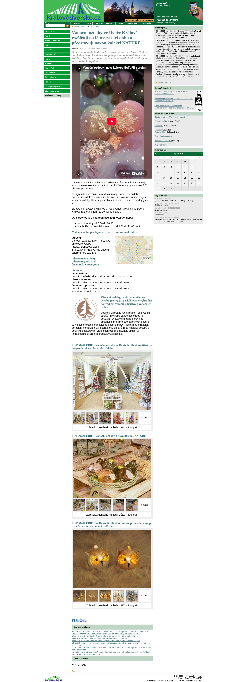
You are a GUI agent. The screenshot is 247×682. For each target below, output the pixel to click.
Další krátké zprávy (164, 82)
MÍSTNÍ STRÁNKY (104, 23)
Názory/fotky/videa (53, 86)
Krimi (47, 45)
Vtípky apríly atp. (52, 91)
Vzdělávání (50, 54)
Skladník (158, 130)
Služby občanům (52, 40)
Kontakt (159, 5)
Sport (47, 36)
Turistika (48, 63)
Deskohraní (159, 215)
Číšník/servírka (161, 121)
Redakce (75, 48)
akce (128, 20)
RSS (176, 676)
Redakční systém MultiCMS (190, 680)
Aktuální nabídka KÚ (163, 141)
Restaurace (132, 23)
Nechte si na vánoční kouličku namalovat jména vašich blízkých (100, 638)
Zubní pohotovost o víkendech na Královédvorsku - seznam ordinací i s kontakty (174, 107)
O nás (167, 5)
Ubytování (147, 23)
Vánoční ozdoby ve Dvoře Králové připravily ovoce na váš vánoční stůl (103, 636)
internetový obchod (84, 261)
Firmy (47, 59)
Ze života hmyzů (161, 210)
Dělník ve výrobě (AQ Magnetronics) (170, 117)
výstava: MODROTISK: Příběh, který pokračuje (174, 200)
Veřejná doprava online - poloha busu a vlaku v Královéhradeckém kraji (174, 99)
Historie (48, 82)
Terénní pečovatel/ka (163, 136)
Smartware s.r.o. (171, 680)
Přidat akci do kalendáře (167, 20)
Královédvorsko (81, 27)
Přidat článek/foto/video (166, 16)
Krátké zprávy (161, 28)
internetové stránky (83, 258)
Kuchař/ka (159, 126)
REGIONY (77, 23)
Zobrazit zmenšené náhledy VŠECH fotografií (112, 427)
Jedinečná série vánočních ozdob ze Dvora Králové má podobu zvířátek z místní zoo (110, 631)
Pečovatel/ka (160, 132)
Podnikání (49, 68)
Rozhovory (50, 72)
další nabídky (160, 145)
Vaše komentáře (81, 659)
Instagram (93, 264)
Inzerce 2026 (161, 3)
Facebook (78, 264)
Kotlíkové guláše (161, 205)
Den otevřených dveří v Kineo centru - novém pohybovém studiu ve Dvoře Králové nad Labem (178, 220)
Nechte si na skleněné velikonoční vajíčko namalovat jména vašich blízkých (106, 640)
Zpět (75, 671)
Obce (88, 23)
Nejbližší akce (161, 195)
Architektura (50, 77)
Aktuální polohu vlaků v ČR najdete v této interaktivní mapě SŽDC (172, 92)
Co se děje (50, 31)
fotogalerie (136, 20)
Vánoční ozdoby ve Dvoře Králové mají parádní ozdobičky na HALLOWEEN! (106, 634)
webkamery (148, 20)
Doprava (49, 50)
